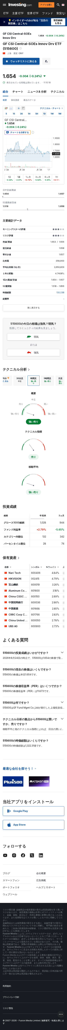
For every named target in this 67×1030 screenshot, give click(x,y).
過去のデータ (29, 100)
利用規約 (7, 986)
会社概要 (41, 873)
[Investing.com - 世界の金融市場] (20, 5)
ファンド (47, 13)
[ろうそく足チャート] (6, 108)
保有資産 (15, 100)
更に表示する (33, 307)
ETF (6, 13)
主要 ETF (18, 13)
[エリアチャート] (11, 108)
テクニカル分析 (15, 369)
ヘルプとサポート (45, 887)
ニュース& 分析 (37, 91)
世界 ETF (33, 13)
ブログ (6, 873)
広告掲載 (41, 880)
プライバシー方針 (11, 997)
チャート (17, 91)
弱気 (36, 336)
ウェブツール (10, 894)
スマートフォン (11, 880)
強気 (36, 352)
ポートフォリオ (11, 887)
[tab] (19, 380)
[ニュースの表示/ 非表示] (23, 108)
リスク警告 (8, 1008)
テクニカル (57, 91)
